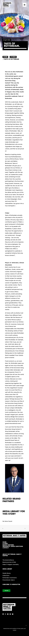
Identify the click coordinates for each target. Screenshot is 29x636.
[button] (24, 4)
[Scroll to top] (26, 625)
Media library (7, 573)
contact (6, 547)
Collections (6, 575)
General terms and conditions (10, 628)
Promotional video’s (9, 580)
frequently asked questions (13, 546)
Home (5, 57)
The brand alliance (8, 560)
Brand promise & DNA (9, 562)
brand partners (8, 545)
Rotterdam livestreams (10, 577)
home (4, 542)
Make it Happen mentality (11, 564)
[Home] (14, 607)
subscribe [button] (6, 590)
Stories (13, 57)
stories (5, 543)
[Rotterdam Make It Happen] (7, 5)
